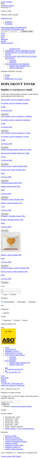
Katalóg (3, 380)
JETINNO (12, 62)
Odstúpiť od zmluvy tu (12, 447)
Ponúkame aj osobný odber (14, 445)
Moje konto (5, 378)
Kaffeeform (7, 320)
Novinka (13, 294)
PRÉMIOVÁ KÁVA (12, 351)
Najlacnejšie (21, 302)
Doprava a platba (10, 436)
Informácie (4, 39)
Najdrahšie (32, 302)
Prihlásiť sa (5, 404)
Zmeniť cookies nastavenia (14, 449)
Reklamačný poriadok (12, 438)
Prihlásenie (8, 22)
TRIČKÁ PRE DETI (16, 68)
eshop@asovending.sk (15, 369)
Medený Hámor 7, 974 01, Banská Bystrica (19, 428)
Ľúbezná (17, 320)
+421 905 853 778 (14, 372)
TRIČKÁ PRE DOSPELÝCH (19, 66)
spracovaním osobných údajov (22, 406)
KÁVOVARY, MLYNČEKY (15, 355)
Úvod (3, 33)
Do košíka (5, 114)
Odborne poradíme (11, 443)
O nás (3, 35)
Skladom (6, 313)
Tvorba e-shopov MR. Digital (11, 456)
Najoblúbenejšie (9, 302)
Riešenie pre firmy (7, 43)
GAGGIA (12, 60)
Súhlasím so (17, 406)
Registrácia (8, 24)
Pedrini (24, 320)
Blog (2, 37)
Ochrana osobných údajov (13, 439)
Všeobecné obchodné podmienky (16, 441)
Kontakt (3, 41)
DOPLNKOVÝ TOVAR (13, 79)
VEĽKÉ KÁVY (10, 349)
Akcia (5, 294)
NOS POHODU (10, 361)
